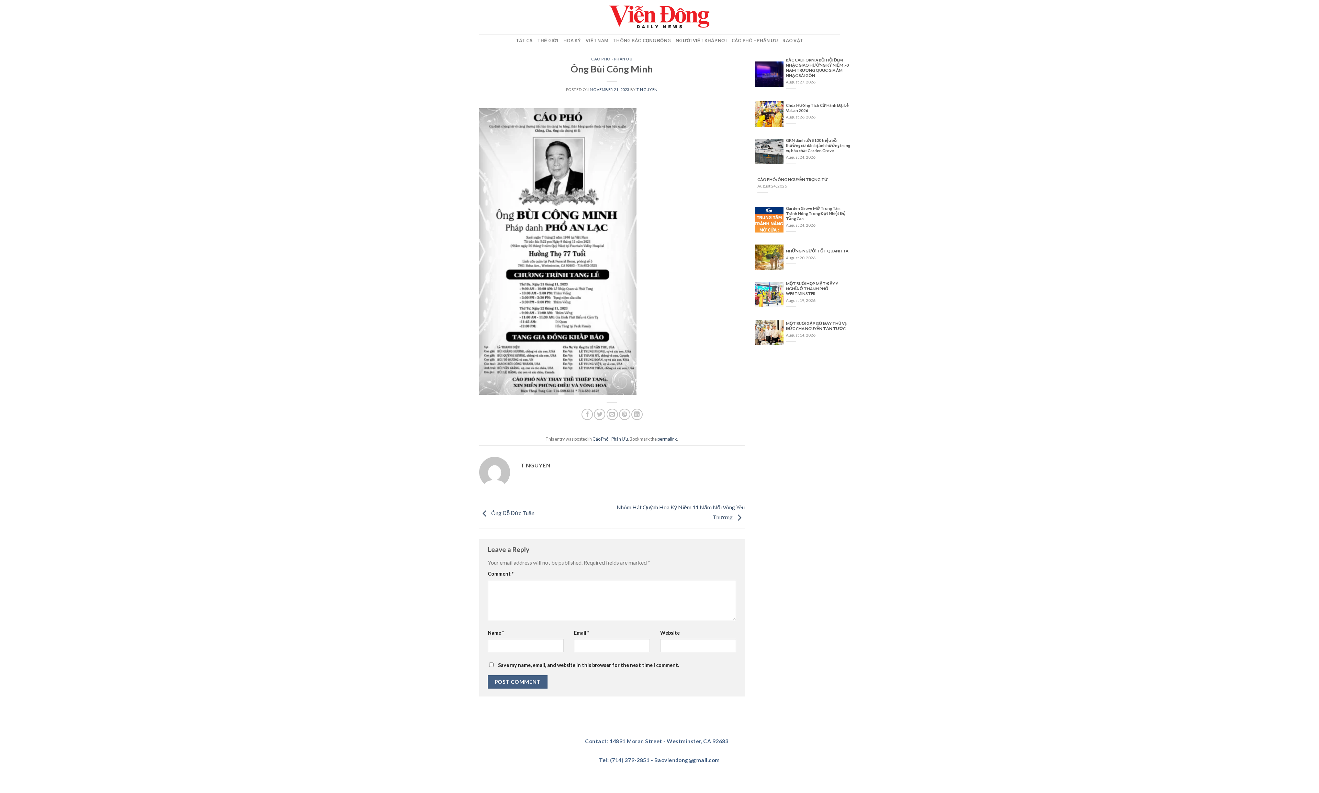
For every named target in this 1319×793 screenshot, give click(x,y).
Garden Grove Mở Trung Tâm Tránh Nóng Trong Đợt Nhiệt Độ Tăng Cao (815, 213)
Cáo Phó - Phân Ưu (612, 59)
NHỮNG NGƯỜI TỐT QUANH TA (817, 251)
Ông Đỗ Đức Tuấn (512, 513)
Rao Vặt (792, 40)
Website (670, 633)
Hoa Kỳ (572, 40)
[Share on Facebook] (587, 414)
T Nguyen (646, 89)
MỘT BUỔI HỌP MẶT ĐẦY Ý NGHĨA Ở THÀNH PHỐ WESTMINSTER (812, 288)
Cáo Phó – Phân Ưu (755, 40)
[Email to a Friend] (612, 414)
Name (496, 633)
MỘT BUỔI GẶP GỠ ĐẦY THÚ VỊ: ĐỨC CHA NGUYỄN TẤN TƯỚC (816, 326)
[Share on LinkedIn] (637, 414)
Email (581, 633)
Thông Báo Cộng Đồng (642, 40)
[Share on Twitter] (599, 414)
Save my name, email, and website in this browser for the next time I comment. (588, 665)
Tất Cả (524, 40)
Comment (501, 574)
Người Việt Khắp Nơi (701, 40)
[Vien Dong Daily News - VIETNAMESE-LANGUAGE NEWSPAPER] (659, 17)
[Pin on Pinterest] (624, 414)
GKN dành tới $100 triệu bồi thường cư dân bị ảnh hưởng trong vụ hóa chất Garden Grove (818, 145)
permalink (667, 439)
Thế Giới (547, 40)
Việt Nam (597, 40)
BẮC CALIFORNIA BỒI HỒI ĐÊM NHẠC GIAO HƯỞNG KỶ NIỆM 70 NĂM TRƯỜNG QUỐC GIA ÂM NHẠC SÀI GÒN (817, 68)
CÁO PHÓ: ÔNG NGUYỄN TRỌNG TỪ (792, 179)
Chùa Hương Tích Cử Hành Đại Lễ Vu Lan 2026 (817, 108)
